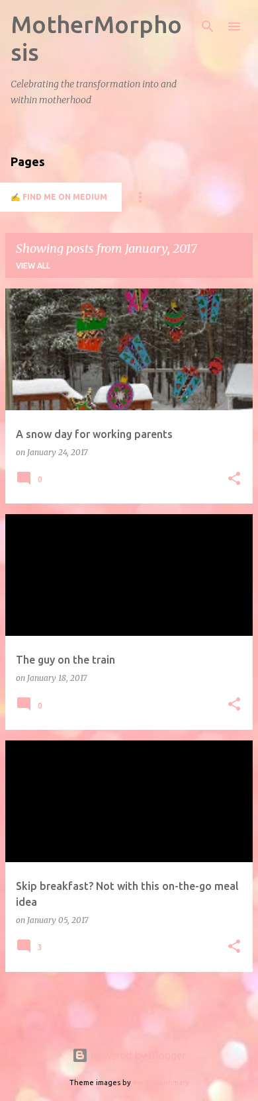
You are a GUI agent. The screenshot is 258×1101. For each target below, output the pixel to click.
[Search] (208, 26)
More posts (129, 1010)
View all (33, 265)
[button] (234, 479)
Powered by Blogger (137, 1055)
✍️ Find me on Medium (59, 197)
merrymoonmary (161, 1082)
